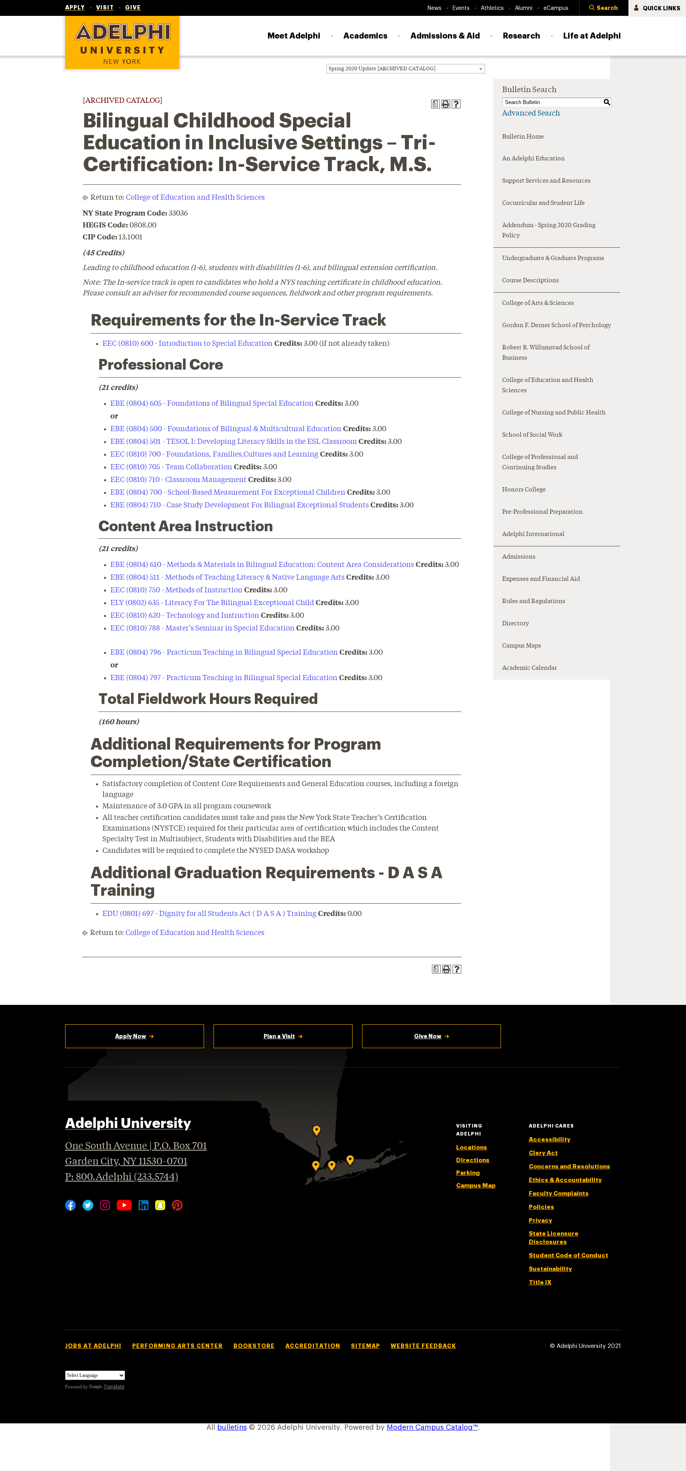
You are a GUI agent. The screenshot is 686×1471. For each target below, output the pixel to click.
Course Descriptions (530, 281)
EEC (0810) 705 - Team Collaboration (171, 467)
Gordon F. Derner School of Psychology (556, 326)
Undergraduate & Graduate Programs (553, 259)
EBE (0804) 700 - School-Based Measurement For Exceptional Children (227, 492)
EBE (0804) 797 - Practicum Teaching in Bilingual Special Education (223, 678)
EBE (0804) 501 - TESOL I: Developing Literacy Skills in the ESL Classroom (233, 441)
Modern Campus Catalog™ (432, 1427)
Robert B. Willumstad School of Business (546, 353)
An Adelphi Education (533, 159)
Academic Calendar (529, 668)
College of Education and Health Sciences (195, 197)
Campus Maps (521, 646)
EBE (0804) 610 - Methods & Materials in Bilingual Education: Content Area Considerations (262, 565)
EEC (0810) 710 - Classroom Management (178, 480)
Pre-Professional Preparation (542, 512)
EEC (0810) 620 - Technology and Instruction (184, 615)
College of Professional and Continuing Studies (540, 463)
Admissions (519, 557)
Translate (114, 1386)
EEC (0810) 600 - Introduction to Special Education (187, 343)
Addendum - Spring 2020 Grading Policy (548, 231)
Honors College (524, 490)
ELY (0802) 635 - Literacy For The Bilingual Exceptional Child (212, 603)
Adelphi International (533, 535)
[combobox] (405, 68)
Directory (515, 624)
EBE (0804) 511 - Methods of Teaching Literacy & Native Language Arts (227, 577)
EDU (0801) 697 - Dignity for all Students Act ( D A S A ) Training (209, 914)
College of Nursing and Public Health (554, 413)
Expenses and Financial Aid (541, 579)
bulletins (232, 1427)
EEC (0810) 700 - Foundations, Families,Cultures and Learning (214, 454)
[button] (603, 8)
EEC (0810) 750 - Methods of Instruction (176, 590)
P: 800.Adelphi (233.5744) (121, 1177)
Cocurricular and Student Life (543, 203)
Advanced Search (531, 113)
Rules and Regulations (533, 602)
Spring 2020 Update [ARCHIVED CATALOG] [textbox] (382, 68)
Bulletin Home (523, 137)
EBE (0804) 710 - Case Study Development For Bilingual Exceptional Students (239, 505)
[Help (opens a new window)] (456, 104)
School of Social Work (532, 435)
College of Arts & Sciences (538, 304)
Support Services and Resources (546, 181)
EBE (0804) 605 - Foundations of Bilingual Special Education (212, 403)
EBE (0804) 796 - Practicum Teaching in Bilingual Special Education (224, 652)
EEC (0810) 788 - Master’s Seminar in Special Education (202, 628)
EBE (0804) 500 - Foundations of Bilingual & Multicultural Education (225, 429)
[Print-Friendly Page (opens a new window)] (445, 104)
